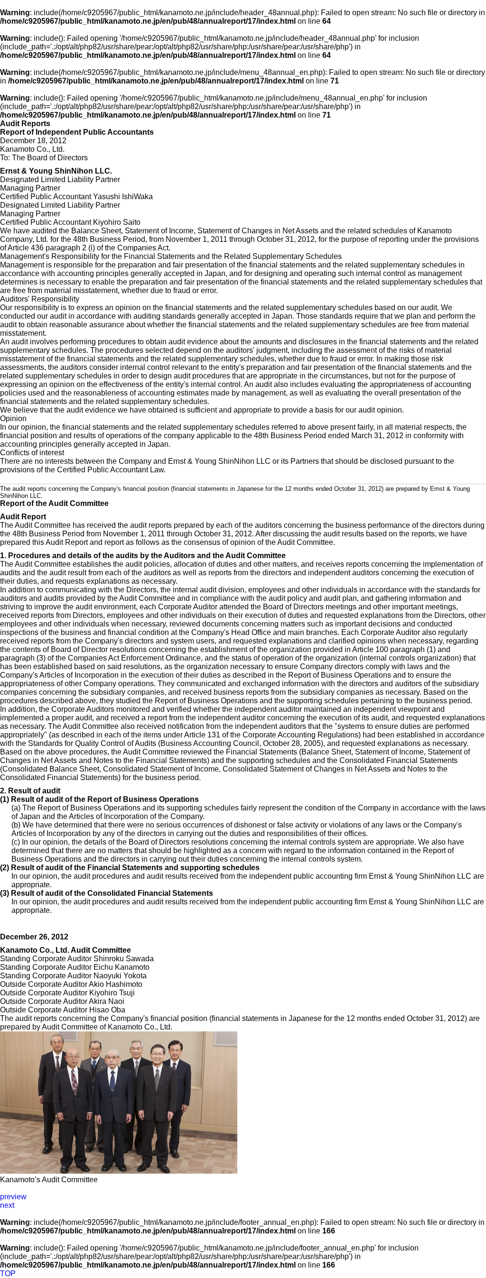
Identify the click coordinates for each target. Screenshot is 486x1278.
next (7, 1205)
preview (13, 1197)
